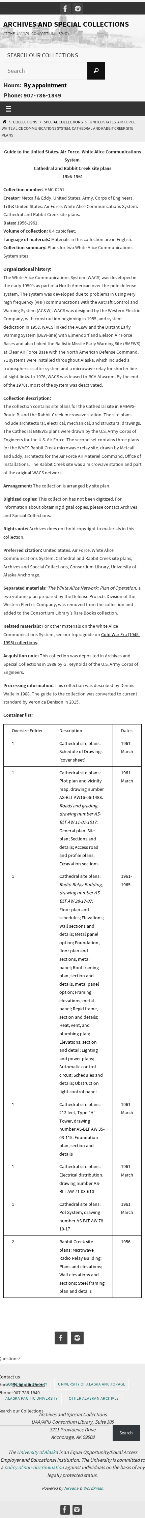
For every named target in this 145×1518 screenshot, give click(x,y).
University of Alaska (37, 1452)
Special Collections (63, 122)
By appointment (45, 85)
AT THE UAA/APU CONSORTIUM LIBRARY (36, 33)
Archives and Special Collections (66, 24)
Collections (25, 122)
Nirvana (71, 1488)
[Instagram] (77, 8)
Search (126, 1433)
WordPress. (93, 1488)
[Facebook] (65, 8)
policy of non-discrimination (34, 1467)
